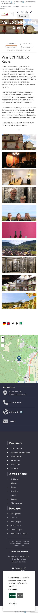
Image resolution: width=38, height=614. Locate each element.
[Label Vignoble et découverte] (21, 323)
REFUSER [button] (20, 595)
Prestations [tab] (11, 47)
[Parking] (16, 323)
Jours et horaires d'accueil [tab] (20, 50)
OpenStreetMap (32, 382)
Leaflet (22, 382)
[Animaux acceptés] (12, 323)
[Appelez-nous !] (31, 12)
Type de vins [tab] (26, 44)
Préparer (15, 508)
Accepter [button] (13, 595)
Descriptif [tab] (11, 44)
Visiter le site (15, 412)
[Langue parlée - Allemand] (4, 323)
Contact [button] (12, 421)
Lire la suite (12, 590)
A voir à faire (18, 473)
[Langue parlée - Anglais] (8, 323)
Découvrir (15, 443)
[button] (17, 12)
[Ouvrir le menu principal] (11, 14)
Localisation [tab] (27, 47)
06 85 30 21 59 (15, 402)
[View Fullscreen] (2, 345)
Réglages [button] (11, 603)
